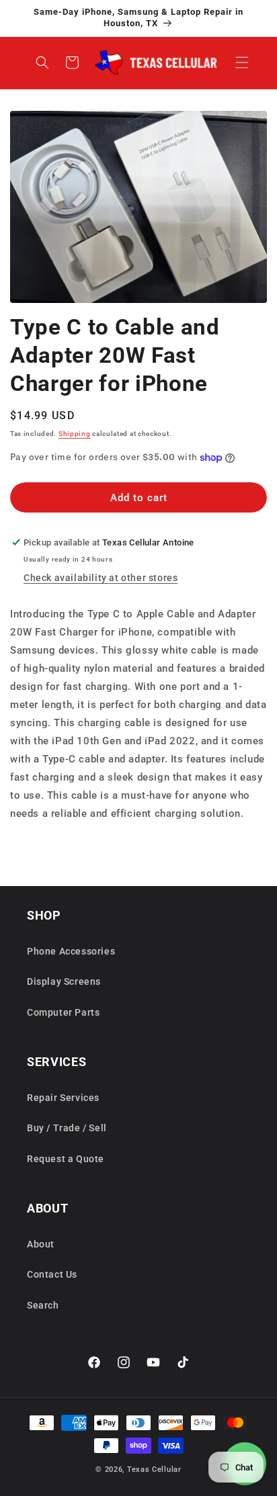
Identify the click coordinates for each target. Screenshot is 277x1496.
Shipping (74, 433)
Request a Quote (65, 1158)
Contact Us (52, 1274)
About (40, 1244)
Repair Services (63, 1097)
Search (43, 1305)
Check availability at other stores (100, 577)
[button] (242, 62)
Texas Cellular (154, 1469)
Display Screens (64, 981)
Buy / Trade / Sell (67, 1128)
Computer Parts (63, 1012)
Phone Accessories (71, 951)
